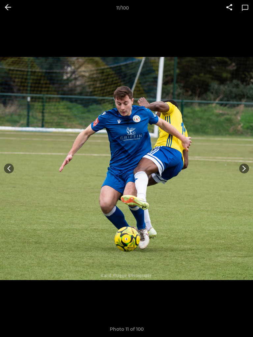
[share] (229, 8)
